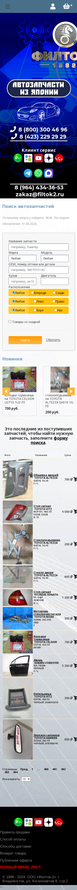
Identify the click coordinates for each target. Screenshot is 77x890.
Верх (39, 310)
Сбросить (53, 340)
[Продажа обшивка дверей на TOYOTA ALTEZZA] (18, 479)
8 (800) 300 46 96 (42, 129)
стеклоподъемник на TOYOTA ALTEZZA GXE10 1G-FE (59, 400)
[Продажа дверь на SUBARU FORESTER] (18, 665)
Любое (20, 293)
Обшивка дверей (46, 476)
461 (54, 769)
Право (59, 301)
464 (15, 772)
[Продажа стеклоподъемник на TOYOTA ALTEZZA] (18, 544)
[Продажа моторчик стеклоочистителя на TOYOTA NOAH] (18, 618)
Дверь (46, 661)
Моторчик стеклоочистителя (47, 614)
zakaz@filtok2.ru (39, 194)
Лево (40, 301)
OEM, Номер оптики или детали (32, 264)
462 (63, 769)
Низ (59, 310)
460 (46, 769)
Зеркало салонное (47, 736)
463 (6, 772)
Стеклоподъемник (47, 541)
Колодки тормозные (45, 639)
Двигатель (48, 275)
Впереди (40, 293)
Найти (25, 340)
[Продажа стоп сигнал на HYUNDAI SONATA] (18, 597)
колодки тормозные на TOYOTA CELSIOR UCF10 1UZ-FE (19, 399)
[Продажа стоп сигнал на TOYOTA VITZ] (18, 511)
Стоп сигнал (43, 507)
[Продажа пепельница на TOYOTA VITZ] (18, 698)
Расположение (19, 287)
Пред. (24, 769)
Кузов (13, 275)
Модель (46, 252)
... (38, 769)
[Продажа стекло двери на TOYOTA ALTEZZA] (18, 576)
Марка (13, 252)
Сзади (60, 293)
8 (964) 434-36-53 (39, 187)
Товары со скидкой (25, 322)
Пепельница (43, 695)
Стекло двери (46, 574)
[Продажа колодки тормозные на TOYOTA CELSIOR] (18, 642)
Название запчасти (23, 241)
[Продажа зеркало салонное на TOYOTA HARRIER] (18, 739)
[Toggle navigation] (7, 7)
